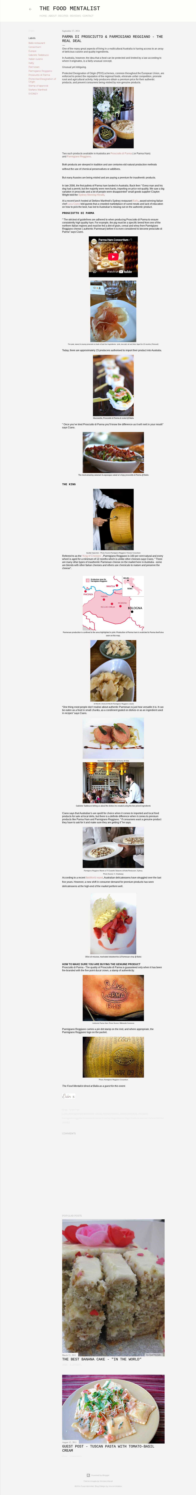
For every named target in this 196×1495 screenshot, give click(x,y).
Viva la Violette (115, 1486)
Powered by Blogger (100, 1475)
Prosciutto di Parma (39, 75)
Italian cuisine (35, 59)
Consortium (34, 47)
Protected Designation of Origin (116, 1118)
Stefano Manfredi (37, 89)
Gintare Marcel (106, 1481)
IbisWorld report (94, 877)
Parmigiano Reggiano (40, 71)
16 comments (75, 1365)
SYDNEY (33, 93)
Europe (32, 51)
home (43, 15)
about (53, 15)
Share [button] (31, 30)
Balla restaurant (36, 43)
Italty (31, 63)
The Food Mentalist (70, 9)
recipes (63, 15)
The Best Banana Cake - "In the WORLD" (101, 1359)
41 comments (75, 1456)
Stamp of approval (38, 85)
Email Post (74, 1109)
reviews (75, 15)
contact (88, 15)
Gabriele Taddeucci (38, 55)
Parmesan (34, 67)
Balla (135, 200)
